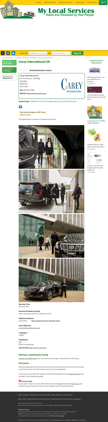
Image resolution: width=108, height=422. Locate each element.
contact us (75, 384)
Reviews (47, 399)
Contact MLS (68, 395)
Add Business (35, 395)
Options (43, 395)
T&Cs (24, 399)
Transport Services (53, 101)
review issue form (74, 374)
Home (20, 395)
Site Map (40, 399)
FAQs (19, 399)
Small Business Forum (58, 399)
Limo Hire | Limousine (68, 101)
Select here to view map (37, 348)
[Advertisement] (54, 34)
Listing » (7, 70)
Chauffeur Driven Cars (38, 101)
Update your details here (27, 358)
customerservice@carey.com (29, 328)
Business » (8, 62)
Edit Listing (51, 395)
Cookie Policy (31, 399)
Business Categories (74, 399)
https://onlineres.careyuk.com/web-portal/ (45, 321)
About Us (26, 395)
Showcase (59, 395)
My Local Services (37, 403)
